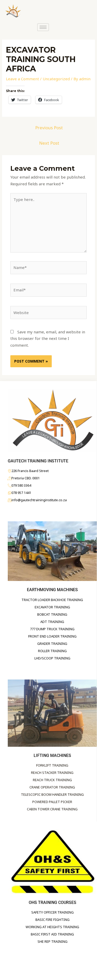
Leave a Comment (22, 78)
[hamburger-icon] (43, 27)
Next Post (49, 143)
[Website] (48, 313)
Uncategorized (56, 78)
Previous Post (49, 128)
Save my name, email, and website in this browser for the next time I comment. (47, 338)
